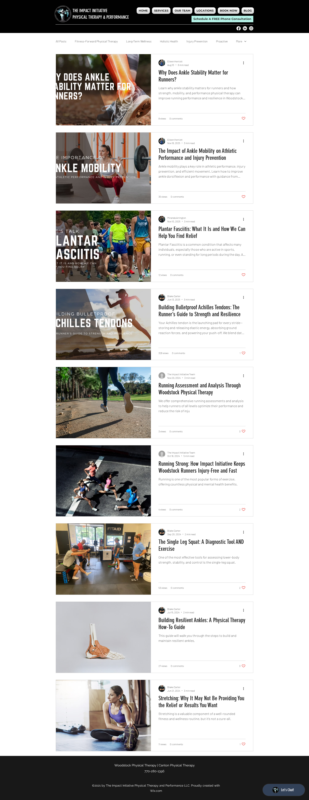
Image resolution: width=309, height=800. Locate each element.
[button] (205, 10)
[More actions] (244, 62)
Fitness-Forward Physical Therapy (96, 41)
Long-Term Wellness (139, 41)
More (239, 41)
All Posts (61, 41)
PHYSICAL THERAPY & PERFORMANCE (101, 17)
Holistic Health (169, 41)
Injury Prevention (197, 41)
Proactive (222, 41)
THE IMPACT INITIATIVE (90, 10)
